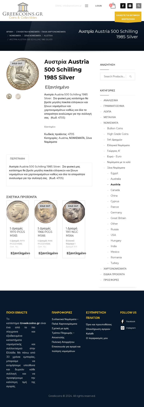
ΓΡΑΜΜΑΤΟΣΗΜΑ (114, 105)
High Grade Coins (117, 134)
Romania (116, 257)
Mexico (115, 251)
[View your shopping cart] (113, 5)
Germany (116, 212)
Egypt (114, 173)
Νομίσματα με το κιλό (118, 162)
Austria (63, 138)
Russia (115, 229)
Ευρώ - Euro (114, 156)
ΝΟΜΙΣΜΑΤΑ (77, 138)
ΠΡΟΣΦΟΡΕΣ (111, 279)
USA (113, 235)
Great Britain (118, 218)
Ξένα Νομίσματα (116, 167)
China (114, 195)
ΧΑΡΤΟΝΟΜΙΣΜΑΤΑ (115, 268)
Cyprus (115, 201)
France (115, 206)
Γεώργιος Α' (113, 150)
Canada (115, 190)
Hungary (116, 240)
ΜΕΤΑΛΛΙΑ (110, 117)
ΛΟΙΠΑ (107, 111)
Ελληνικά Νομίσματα (118, 145)
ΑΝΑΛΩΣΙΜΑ (111, 100)
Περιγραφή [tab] (17, 158)
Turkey (115, 263)
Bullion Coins (115, 128)
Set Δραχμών (114, 139)
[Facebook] (123, 5)
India (114, 246)
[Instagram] (130, 5)
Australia (116, 178)
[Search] (130, 76)
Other (114, 223)
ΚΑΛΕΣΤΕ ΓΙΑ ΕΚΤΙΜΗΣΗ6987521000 (128, 17)
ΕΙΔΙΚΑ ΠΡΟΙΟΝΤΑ (114, 274)
